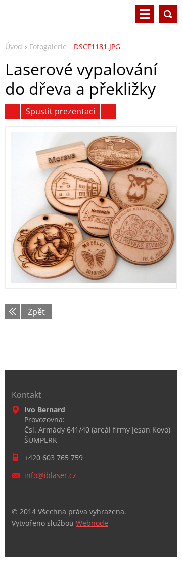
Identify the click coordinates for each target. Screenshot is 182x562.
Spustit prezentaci (60, 111)
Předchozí (12, 111)
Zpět (36, 311)
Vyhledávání (168, 14)
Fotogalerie (48, 46)
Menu (144, 14)
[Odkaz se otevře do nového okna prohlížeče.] (91, 207)
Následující (108, 111)
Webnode (92, 523)
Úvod (13, 46)
